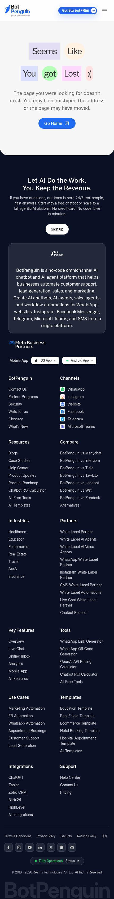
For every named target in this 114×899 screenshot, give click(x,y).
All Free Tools (19, 497)
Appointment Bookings (27, 730)
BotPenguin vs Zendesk (80, 497)
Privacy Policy (46, 836)
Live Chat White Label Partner (78, 602)
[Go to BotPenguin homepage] (17, 10)
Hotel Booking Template (80, 730)
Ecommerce (18, 546)
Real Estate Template (77, 715)
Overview (16, 641)
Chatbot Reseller (74, 612)
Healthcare (17, 531)
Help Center (18, 468)
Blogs (13, 453)
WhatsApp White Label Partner (79, 562)
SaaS (12, 569)
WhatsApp (76, 389)
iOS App (46, 360)
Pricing (66, 792)
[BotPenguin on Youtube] (29, 847)
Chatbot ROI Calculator (27, 490)
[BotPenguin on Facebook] (8, 847)
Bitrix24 (14, 799)
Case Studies (19, 460)
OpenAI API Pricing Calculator (75, 664)
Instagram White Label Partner (78, 575)
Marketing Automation (26, 708)
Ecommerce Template (78, 723)
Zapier (13, 785)
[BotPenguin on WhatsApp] (61, 847)
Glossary (15, 419)
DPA (104, 836)
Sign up (57, 229)
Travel (13, 561)
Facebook (76, 411)
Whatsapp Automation (26, 723)
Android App (80, 360)
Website (74, 404)
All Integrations (20, 814)
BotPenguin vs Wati (76, 490)
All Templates (19, 505)
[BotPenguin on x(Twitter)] (51, 847)
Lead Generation (22, 745)
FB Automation (20, 715)
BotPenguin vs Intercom (80, 460)
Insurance (16, 576)
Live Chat (16, 648)
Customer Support (23, 738)
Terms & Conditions (18, 836)
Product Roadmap (23, 482)
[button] (104, 10)
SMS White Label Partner (81, 585)
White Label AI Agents (78, 539)
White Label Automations (81, 592)
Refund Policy (86, 836)
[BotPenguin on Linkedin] (40, 847)
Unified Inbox (19, 656)
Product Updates (22, 475)
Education (16, 539)
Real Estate (17, 554)
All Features (18, 678)
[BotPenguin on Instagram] (19, 847)
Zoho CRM (17, 792)
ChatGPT (16, 777)
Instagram (76, 396)
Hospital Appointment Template (78, 741)
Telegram (75, 419)
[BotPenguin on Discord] (72, 847)
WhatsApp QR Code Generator (76, 651)
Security (15, 404)
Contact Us (17, 389)
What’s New (18, 426)
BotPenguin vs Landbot (79, 482)
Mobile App (17, 671)
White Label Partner (76, 531)
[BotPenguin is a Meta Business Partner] (57, 344)
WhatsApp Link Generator (81, 641)
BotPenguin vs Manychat (80, 453)
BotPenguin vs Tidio (77, 468)
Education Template (76, 708)
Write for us (18, 411)
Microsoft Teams (81, 426)
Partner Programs (23, 396)
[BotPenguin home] (57, 254)
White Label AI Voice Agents (77, 549)
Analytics (15, 663)
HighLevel (16, 807)
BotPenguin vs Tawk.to (79, 475)
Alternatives (70, 505)
